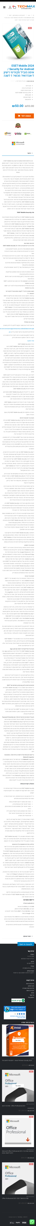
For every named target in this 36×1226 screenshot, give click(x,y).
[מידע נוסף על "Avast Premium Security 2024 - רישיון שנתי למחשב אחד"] (30, 1028)
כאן (10, 332)
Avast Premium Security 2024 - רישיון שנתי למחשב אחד (17, 1060)
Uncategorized (30, 1149)
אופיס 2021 (28, 1104)
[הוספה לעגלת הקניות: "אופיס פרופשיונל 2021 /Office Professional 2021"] (30, 1165)
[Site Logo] (26, 7)
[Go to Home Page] (33, 15)
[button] (24, 116)
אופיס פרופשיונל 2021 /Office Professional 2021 (15, 1198)
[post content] (18, 1040)
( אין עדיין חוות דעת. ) (21, 81)
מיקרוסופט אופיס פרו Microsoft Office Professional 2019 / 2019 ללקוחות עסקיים (18, 1152)
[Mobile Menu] (4, 7)
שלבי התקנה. (30, 341)
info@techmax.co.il (28, 968)
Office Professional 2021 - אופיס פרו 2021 (13, 1106)
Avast (32, 1058)
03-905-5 (29, 963)
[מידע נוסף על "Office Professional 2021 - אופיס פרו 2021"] (30, 1073)
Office (32, 1104)
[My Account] (10, 7)
